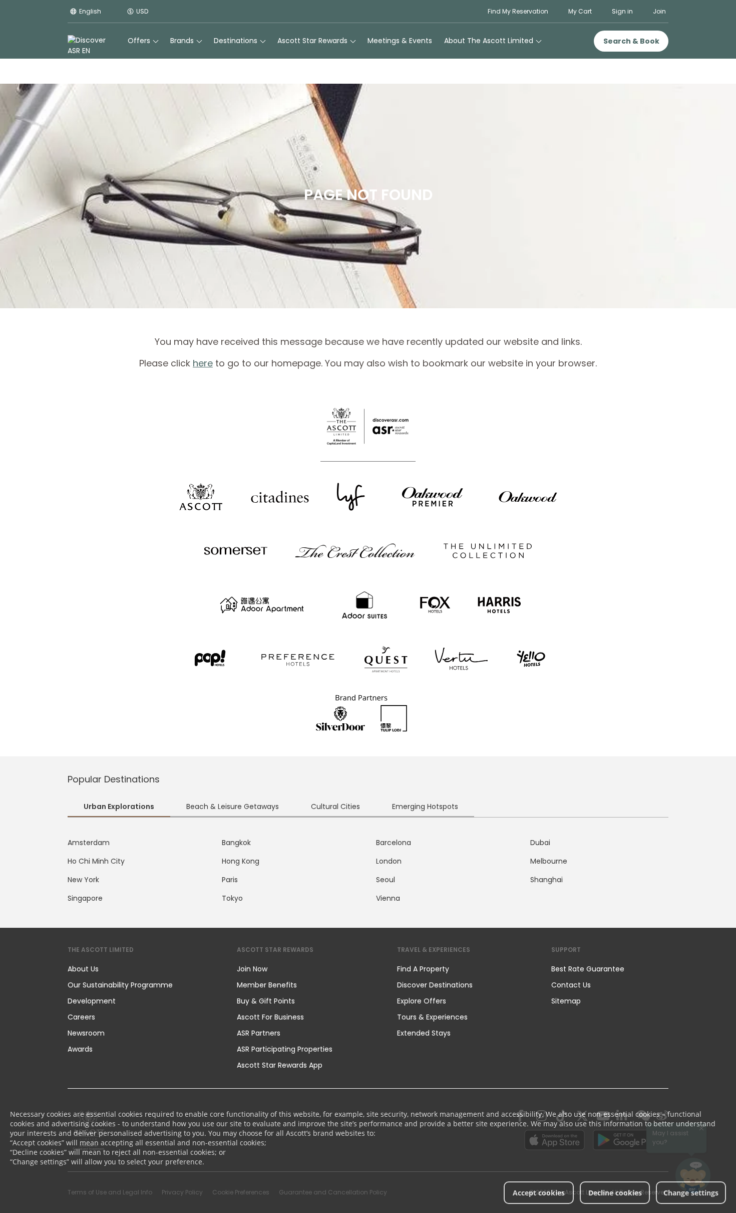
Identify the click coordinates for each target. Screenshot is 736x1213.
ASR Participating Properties (284, 1049)
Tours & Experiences (433, 1017)
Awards (80, 1049)
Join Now (252, 969)
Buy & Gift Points (266, 1001)
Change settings (690, 1192)
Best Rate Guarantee (587, 969)
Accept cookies (539, 1192)
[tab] (119, 807)
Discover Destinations (435, 985)
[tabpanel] (368, 871)
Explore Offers (421, 1001)
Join (659, 11)
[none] (142, 969)
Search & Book (631, 41)
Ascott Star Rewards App (279, 1065)
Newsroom (86, 1033)
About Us (83, 969)
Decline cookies (615, 1192)
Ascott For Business (270, 1017)
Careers (81, 1017)
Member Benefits (267, 985)
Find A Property (423, 969)
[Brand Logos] (200, 497)
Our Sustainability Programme (120, 985)
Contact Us (571, 985)
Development (92, 1001)
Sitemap (566, 1001)
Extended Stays (424, 1033)
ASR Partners (258, 1033)
